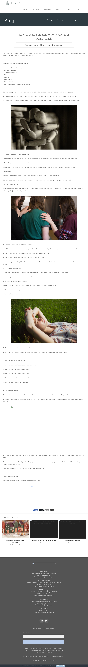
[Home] (45, 20)
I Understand (60, 665)
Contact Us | (42, 660)
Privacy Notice (50, 660)
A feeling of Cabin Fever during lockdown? (15, 541)
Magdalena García (32, 45)
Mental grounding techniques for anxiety (44, 540)
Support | (35, 660)
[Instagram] (46, 621)
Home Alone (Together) (72, 540)
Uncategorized (58, 45)
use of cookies (51, 665)
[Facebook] (41, 621)
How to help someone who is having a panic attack (70, 20)
